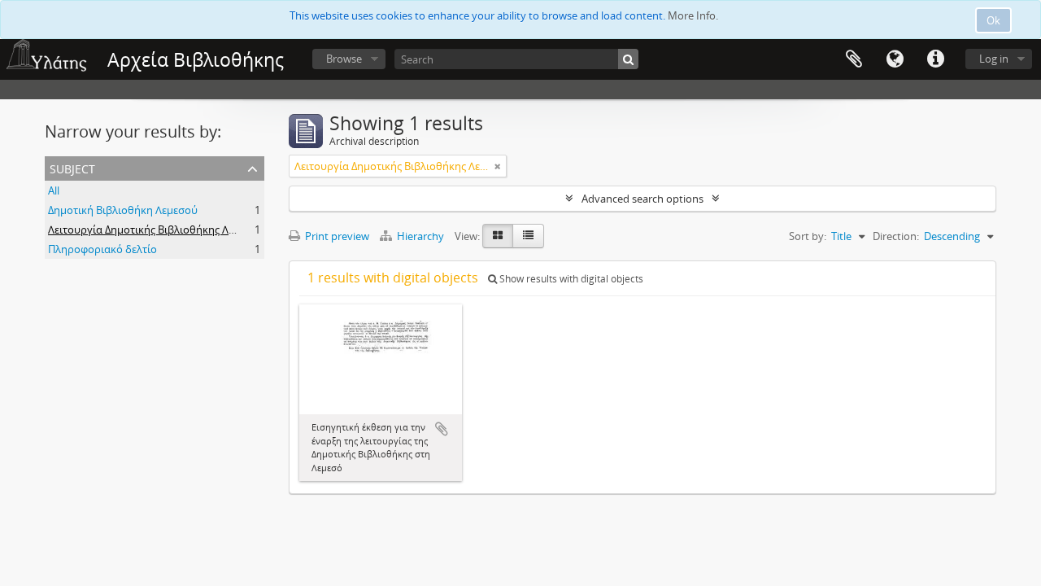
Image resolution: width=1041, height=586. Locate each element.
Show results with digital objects (570, 279)
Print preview (336, 236)
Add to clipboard (441, 429)
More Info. (693, 15)
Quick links (935, 59)
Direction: (896, 236)
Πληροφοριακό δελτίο (102, 249)
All (53, 190)
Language (894, 59)
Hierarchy (420, 236)
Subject (72, 167)
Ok (993, 20)
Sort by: (807, 236)
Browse (344, 58)
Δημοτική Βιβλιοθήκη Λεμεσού (123, 210)
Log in (993, 58)
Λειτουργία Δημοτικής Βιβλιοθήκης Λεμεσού (156, 229)
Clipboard (854, 59)
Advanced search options (642, 198)
